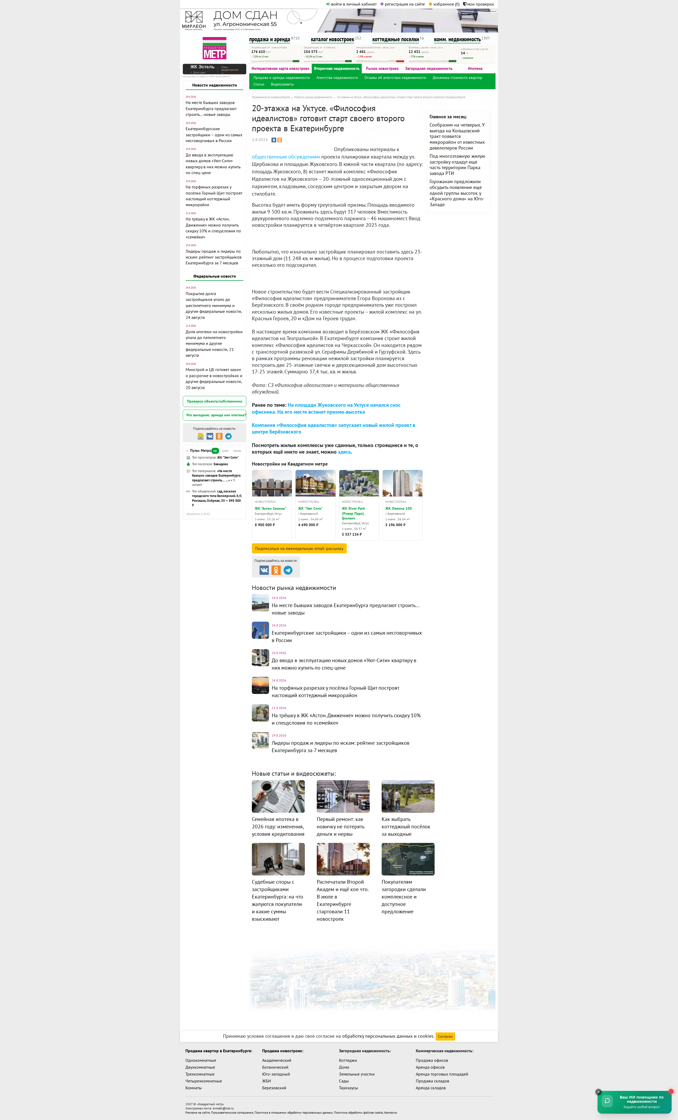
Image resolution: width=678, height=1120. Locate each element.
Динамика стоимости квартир (457, 77)
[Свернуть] (598, 1092)
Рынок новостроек (382, 68)
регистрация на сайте (404, 4)
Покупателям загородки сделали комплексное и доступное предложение (404, 896)
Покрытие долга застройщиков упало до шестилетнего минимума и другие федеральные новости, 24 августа (214, 305)
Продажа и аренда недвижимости (281, 77)
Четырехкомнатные (203, 1080)
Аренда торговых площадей (442, 1074)
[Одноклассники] (279, 140)
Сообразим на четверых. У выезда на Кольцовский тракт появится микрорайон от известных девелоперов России (457, 136)
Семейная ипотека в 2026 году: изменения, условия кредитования (278, 826)
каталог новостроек (332, 39)
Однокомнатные (200, 1060)
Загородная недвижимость (428, 68)
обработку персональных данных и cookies (388, 1036)
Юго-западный (276, 1074)
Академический (276, 1060)
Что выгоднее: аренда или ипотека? (216, 415)
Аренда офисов (430, 1067)
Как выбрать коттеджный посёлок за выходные (406, 826)
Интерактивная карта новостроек (280, 68)
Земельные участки (357, 1074)
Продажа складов (432, 1080)
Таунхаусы (348, 1087)
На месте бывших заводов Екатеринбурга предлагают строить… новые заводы (211, 108)
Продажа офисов (432, 1060)
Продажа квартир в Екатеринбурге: (218, 1050)
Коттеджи (348, 1060)
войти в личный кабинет (353, 4)
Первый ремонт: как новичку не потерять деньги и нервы (340, 826)
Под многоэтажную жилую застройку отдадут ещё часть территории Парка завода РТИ (457, 164)
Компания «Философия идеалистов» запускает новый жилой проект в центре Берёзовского (333, 428)
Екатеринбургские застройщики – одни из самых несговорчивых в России (214, 134)
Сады (344, 1080)
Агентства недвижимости (337, 77)
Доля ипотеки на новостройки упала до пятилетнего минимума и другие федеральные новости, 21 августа (214, 343)
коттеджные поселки (395, 39)
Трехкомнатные (200, 1074)
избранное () (446, 4)
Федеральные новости (214, 276)
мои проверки (480, 4)
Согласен (445, 1036)
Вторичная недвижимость (336, 68)
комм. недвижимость (457, 39)
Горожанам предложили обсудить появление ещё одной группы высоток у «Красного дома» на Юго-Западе (457, 192)
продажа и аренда (269, 39)
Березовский (274, 1087)
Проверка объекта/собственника (214, 401)
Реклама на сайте (197, 1112)
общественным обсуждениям (286, 156)
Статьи (258, 84)
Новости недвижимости (214, 85)
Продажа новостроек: (282, 1050)
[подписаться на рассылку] (200, 436)
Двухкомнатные (200, 1067)
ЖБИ (266, 1080)
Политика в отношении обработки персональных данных (294, 1112)
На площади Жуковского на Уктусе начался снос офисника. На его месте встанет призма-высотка (326, 408)
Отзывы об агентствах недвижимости (395, 77)
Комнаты (193, 1087)
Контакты (390, 1112)
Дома (344, 1067)
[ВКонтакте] (273, 140)
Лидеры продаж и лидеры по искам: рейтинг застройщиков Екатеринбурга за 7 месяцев (214, 257)
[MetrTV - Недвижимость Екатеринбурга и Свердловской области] (214, 47)
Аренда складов (431, 1087)
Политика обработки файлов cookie (358, 1112)
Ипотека (475, 68)
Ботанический (275, 1067)
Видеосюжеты (282, 84)
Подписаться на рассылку (299, 548)
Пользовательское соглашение (232, 1112)
